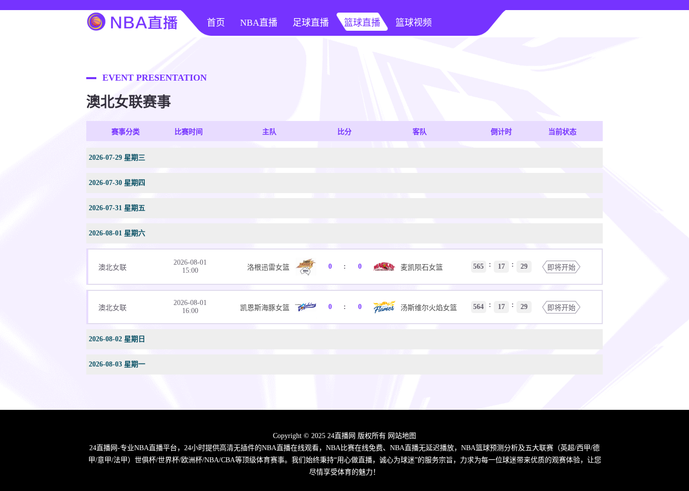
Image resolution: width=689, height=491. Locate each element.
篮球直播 (362, 23)
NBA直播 (258, 23)
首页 (216, 23)
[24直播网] (132, 33)
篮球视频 (413, 23)
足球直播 (311, 23)
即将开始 (561, 267)
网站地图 (402, 436)
